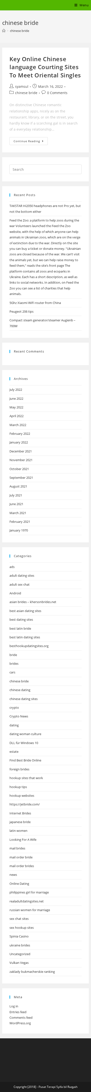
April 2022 (16, 416)
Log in (13, 1006)
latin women (18, 830)
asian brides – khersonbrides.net (32, 602)
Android (15, 593)
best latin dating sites (24, 637)
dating (14, 725)
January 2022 (18, 442)
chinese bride (26, 92)
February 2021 (19, 521)
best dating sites (21, 619)
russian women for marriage (29, 910)
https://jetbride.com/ (24, 804)
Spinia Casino (19, 936)
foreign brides (19, 769)
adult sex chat (19, 584)
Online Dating (19, 883)
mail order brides (21, 866)
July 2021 (15, 495)
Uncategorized (19, 954)
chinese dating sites (23, 699)
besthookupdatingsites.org (29, 646)
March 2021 (17, 513)
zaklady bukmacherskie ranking (32, 971)
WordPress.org (20, 1023)
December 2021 (20, 451)
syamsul (21, 86)
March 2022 (17, 425)
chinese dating (19, 690)
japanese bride (20, 822)
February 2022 (19, 433)
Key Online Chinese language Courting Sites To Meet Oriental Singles (45, 67)
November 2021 (21, 460)
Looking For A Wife (22, 839)
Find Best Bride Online (25, 760)
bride (13, 655)
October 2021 (19, 469)
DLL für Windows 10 (23, 743)
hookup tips (18, 787)
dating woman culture (25, 734)
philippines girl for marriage (29, 892)
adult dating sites (21, 575)
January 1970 (18, 530)
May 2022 (16, 407)
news (13, 874)
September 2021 (21, 477)
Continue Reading (31, 142)
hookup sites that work (26, 778)
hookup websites (21, 795)
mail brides (17, 848)
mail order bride (21, 857)
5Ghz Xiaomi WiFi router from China (35, 303)
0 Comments (57, 92)
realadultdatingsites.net (26, 901)
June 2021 (16, 504)
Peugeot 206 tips (21, 311)
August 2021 (18, 486)
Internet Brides (20, 813)
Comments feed (21, 1017)
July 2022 (15, 389)
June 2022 (16, 398)
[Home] (3, 31)
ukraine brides (19, 945)
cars (12, 672)
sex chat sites (19, 918)
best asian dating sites (25, 611)
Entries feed (17, 1012)
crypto (14, 707)
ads (12, 567)
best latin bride (20, 628)
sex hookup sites (21, 927)
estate (13, 751)
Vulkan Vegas (19, 962)
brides (13, 663)
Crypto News (18, 716)
